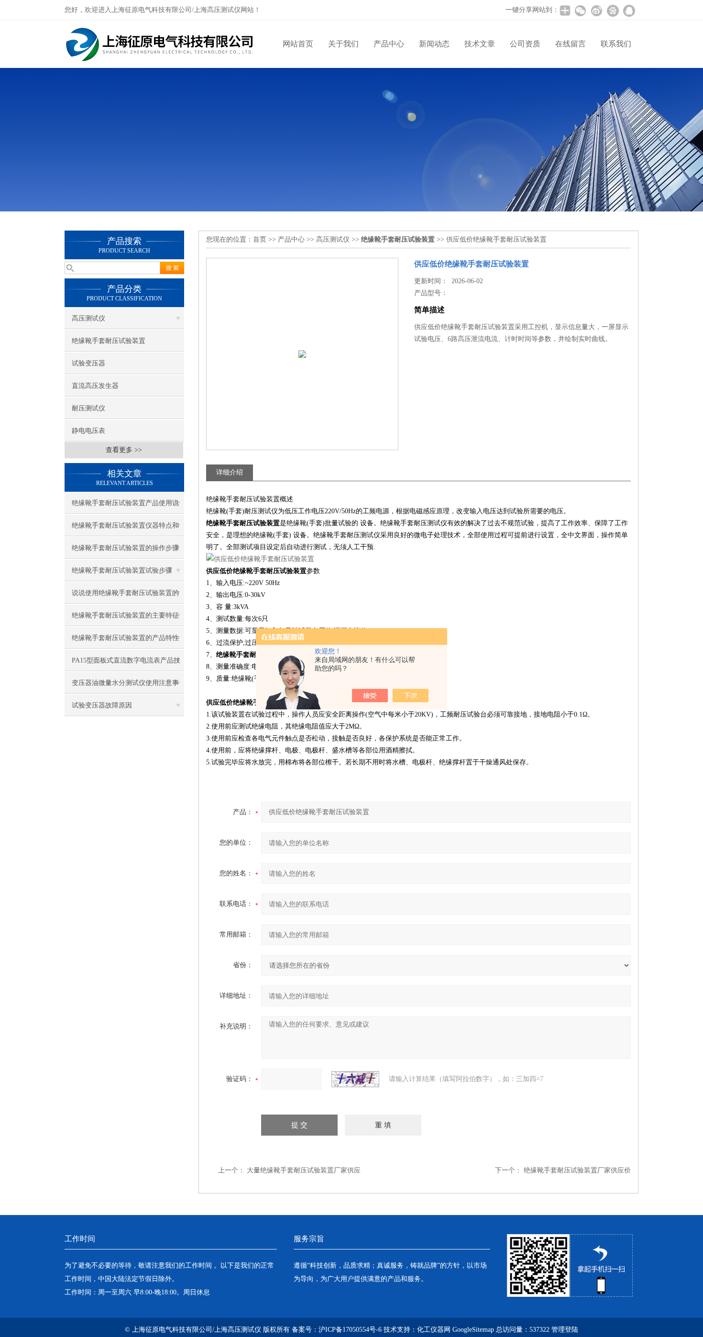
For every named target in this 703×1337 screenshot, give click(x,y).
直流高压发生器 (95, 385)
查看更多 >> (124, 449)
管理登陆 (564, 1329)
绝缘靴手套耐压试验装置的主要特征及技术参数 (125, 619)
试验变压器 (88, 363)
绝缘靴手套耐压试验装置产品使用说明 (125, 506)
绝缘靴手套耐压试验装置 (108, 340)
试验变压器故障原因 (102, 705)
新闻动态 (434, 44)
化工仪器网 (433, 1329)
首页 (259, 239)
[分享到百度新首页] (612, 10)
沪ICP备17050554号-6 (350, 1329)
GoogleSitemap (473, 1329)
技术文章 (479, 44)
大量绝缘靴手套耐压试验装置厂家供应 (304, 1170)
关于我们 (343, 44)
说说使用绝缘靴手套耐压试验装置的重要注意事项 (125, 596)
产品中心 (388, 44)
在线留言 (570, 44)
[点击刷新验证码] (355, 1079)
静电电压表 (88, 430)
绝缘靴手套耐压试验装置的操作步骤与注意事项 (125, 551)
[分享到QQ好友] (629, 10)
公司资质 (525, 44)
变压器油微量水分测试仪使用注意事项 (125, 686)
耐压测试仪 (88, 408)
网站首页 (298, 44)
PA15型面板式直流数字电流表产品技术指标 (126, 664)
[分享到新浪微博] (596, 10)
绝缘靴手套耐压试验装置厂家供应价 (577, 1170)
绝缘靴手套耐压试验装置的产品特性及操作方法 (125, 641)
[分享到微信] (580, 10)
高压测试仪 (88, 318)
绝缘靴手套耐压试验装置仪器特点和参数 (125, 529)
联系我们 (616, 44)
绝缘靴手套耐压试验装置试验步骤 (122, 570)
